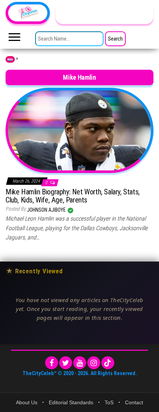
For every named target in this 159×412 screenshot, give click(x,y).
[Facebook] (51, 362)
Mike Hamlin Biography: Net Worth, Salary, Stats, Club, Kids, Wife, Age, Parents (73, 195)
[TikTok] (107, 362)
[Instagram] (93, 362)
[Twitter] (65, 362)
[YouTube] (79, 362)
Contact (134, 402)
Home (10, 59)
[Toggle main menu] (14, 39)
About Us (26, 402)
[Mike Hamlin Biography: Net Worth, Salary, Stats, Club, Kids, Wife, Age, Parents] (79, 130)
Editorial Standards (71, 402)
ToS (109, 402)
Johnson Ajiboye (47, 210)
